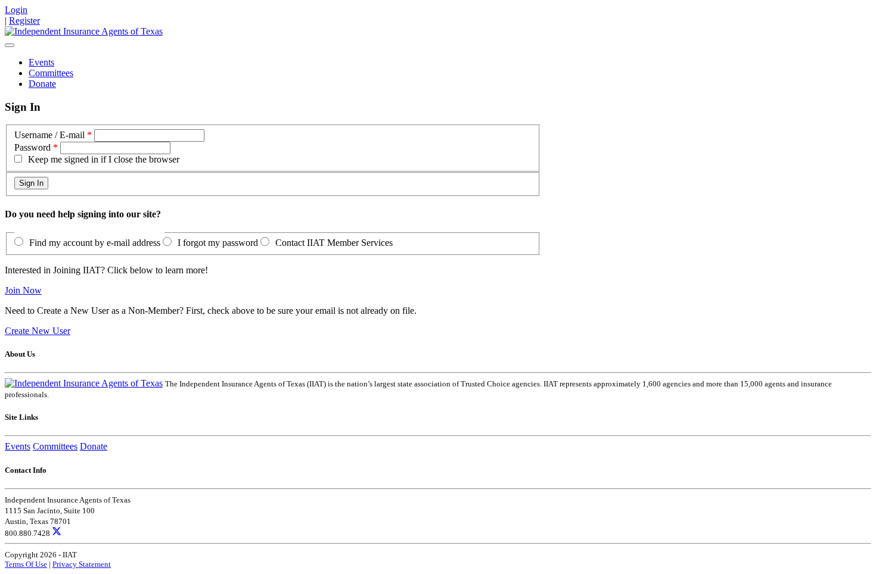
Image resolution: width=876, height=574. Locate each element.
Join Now (23, 290)
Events (41, 62)
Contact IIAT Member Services (334, 243)
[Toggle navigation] (9, 45)
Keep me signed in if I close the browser (103, 159)
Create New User (37, 331)
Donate (42, 84)
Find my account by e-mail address (94, 243)
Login (16, 10)
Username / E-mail (49, 135)
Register (24, 20)
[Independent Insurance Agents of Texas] (84, 31)
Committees (51, 73)
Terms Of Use (26, 564)
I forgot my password (218, 243)
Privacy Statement (81, 564)
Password (32, 147)
